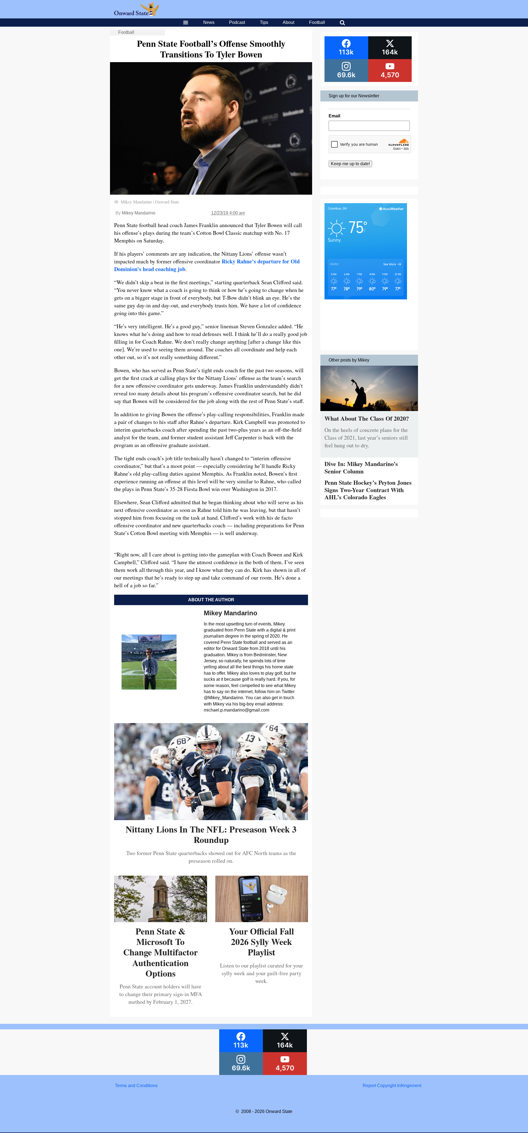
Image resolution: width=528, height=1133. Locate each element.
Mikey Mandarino (138, 213)
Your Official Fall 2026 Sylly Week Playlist (261, 942)
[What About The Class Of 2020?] (369, 412)
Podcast (237, 22)
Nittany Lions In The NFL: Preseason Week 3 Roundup (211, 834)
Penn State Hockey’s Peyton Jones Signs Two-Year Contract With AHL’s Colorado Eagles (368, 489)
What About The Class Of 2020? (366, 418)
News (209, 22)
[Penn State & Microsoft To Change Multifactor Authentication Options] (160, 920)
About (288, 22)
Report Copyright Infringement (392, 1085)
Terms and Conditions (136, 1085)
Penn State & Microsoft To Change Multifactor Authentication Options (160, 952)
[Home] (136, 14)
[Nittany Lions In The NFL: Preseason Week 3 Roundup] (211, 818)
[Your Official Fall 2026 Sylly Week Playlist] (261, 920)
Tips (264, 22)
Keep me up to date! (350, 163)
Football (317, 22)
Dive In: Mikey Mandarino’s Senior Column (361, 467)
